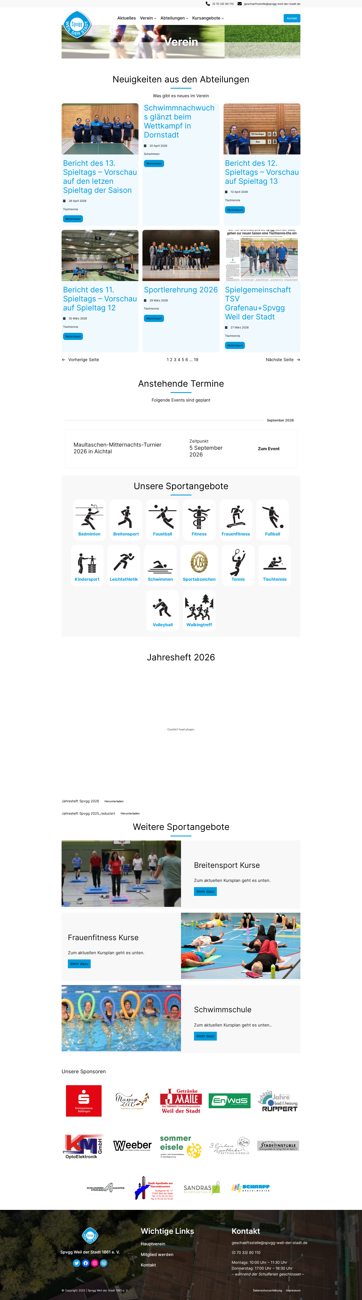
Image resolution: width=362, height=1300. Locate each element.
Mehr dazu (205, 891)
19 (196, 359)
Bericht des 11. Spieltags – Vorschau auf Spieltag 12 (100, 298)
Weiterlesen (74, 219)
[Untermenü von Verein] (155, 18)
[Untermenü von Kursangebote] (222, 18)
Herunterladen (114, 801)
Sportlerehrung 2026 (181, 289)
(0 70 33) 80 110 (223, 3)
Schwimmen (152, 154)
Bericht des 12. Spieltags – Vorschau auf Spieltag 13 (262, 172)
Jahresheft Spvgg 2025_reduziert (88, 813)
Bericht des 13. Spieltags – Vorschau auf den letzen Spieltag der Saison (100, 177)
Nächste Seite (283, 359)
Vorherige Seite (80, 359)
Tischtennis (70, 209)
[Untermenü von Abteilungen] (187, 18)
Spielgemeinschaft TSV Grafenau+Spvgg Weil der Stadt (258, 303)
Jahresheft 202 (178, 657)
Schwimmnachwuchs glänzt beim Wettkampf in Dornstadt (179, 121)
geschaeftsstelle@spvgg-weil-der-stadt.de (272, 3)
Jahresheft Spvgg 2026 (80, 801)
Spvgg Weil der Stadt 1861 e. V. (90, 1252)
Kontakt (292, 18)
